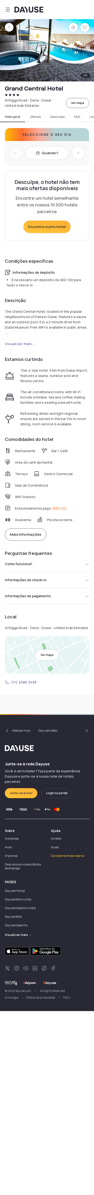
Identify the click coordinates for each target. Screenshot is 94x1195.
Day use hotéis (47, 730)
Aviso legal (12, 998)
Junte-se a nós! (21, 793)
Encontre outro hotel (47, 226)
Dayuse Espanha (16, 925)
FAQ (77, 117)
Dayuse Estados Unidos (20, 908)
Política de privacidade (40, 998)
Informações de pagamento (28, 596)
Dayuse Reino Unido (18, 899)
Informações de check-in (26, 580)
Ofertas (35, 117)
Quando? (50, 152)
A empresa (12, 838)
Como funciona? (18, 564)
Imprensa (11, 856)
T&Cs (66, 998)
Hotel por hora (21, 730)
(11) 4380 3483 (24, 682)
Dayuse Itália (13, 917)
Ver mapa (77, 103)
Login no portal (56, 793)
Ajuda (55, 847)
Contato (56, 838)
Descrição (57, 117)
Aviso (8, 847)
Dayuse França (15, 891)
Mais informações (25, 534)
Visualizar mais (18, 343)
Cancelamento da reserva (67, 856)
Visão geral (12, 117)
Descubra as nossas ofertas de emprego (23, 866)
